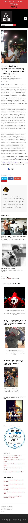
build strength (6, 78)
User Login (15, 4)
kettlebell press (8, 79)
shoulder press (15, 79)
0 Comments (5, 81)
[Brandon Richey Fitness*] (6, 16)
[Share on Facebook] (9, 169)
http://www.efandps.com (19, 158)
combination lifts (12, 78)
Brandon (13, 76)
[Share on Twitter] (12, 169)
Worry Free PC (18, 520)
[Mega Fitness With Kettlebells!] (14, 255)
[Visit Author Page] (14, 189)
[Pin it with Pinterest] (19, 169)
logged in (9, 278)
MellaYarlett (6, 488)
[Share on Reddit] (16, 169)
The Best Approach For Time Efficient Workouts (14, 471)
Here (5, 492)
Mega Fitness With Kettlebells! (8, 268)
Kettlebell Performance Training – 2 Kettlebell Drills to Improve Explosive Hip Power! (13, 237)
